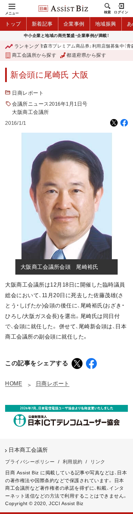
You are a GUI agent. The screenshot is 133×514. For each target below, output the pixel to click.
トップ (13, 24)
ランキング (26, 46)
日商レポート (28, 93)
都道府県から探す (86, 55)
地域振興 (105, 24)
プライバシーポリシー (30, 461)
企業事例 (74, 24)
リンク (97, 461)
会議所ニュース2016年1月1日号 (50, 104)
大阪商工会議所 (30, 112)
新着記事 (42, 24)
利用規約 (73, 461)
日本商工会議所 (28, 450)
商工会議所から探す (34, 55)
